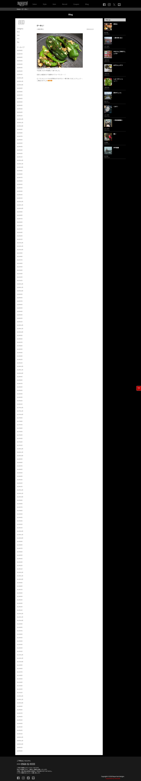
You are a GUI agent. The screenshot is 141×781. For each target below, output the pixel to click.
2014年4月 (19, 558)
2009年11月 (20, 740)
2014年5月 (19, 555)
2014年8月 (19, 544)
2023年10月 (20, 167)
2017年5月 (19, 431)
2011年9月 (19, 665)
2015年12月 (20, 490)
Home (19, 9)
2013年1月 (19, 610)
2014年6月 (19, 551)
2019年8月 (19, 338)
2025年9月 (19, 88)
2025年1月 (19, 115)
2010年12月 (20, 696)
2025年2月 (19, 112)
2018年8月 (19, 380)
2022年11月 (20, 205)
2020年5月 (19, 308)
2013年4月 (19, 599)
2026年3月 (19, 67)
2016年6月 (19, 469)
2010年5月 (19, 720)
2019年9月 (19, 335)
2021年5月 (19, 266)
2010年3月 (19, 726)
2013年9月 (19, 582)
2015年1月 (19, 527)
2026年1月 (19, 74)
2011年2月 (19, 689)
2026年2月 (19, 71)
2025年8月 (19, 91)
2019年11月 (20, 328)
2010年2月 (19, 730)
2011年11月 (20, 658)
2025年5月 (19, 102)
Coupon (76, 4)
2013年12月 (20, 572)
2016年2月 (19, 483)
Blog (87, 4)
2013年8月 (19, 586)
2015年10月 (20, 496)
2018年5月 (19, 390)
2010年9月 (19, 706)
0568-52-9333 (28, 764)
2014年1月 (19, 569)
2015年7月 (19, 507)
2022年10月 (20, 208)
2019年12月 (20, 325)
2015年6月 (19, 510)
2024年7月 (19, 136)
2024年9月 (19, 129)
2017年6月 (19, 428)
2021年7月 (19, 259)
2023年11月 (20, 163)
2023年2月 (19, 194)
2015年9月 (19, 500)
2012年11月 (20, 617)
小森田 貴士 (40, 29)
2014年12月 (20, 531)
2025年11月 (20, 81)
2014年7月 (19, 548)
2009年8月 (19, 751)
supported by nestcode (113, 778)
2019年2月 (19, 359)
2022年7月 (19, 218)
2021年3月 (19, 273)
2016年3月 (19, 479)
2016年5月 (19, 472)
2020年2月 (19, 318)
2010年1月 (19, 733)
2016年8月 (19, 462)
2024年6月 (19, 139)
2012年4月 (19, 641)
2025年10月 (20, 84)
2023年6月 (19, 181)
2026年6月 (19, 57)
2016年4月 (19, 476)
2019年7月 (19, 342)
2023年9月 (19, 170)
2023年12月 (20, 160)
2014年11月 (20, 534)
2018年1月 (19, 404)
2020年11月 (20, 287)
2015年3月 (19, 520)
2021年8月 (19, 256)
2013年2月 (19, 606)
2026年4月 (19, 64)
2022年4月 (19, 229)
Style (45, 4)
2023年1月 (19, 198)
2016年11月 (20, 452)
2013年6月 (19, 593)
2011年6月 (19, 675)
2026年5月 (19, 60)
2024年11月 (20, 122)
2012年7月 (19, 630)
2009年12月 (20, 737)
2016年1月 (19, 486)
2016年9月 (19, 459)
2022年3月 (19, 232)
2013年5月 (19, 596)
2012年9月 (19, 623)
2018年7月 (19, 383)
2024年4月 (19, 146)
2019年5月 (19, 349)
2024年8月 (19, 132)
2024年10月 (20, 126)
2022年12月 (20, 201)
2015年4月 (19, 517)
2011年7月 (19, 672)
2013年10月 (20, 579)
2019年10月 (20, 332)
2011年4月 (19, 682)
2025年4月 (19, 105)
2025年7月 (19, 95)
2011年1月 (19, 692)
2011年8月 (19, 668)
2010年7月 (19, 713)
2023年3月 (19, 191)
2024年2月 (19, 153)
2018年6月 (19, 387)
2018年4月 (19, 393)
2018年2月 (19, 400)
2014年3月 (19, 562)
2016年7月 (19, 466)
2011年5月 (19, 678)
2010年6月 (19, 716)
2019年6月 (19, 345)
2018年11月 (20, 369)
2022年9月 (19, 211)
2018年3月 (19, 397)
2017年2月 (19, 441)
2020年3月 (19, 314)
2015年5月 (19, 514)
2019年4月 (19, 352)
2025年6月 (19, 98)
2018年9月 (19, 376)
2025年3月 (19, 108)
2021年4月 (19, 270)
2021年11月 (20, 246)
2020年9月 (19, 294)
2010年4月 (19, 723)
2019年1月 (19, 363)
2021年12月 (20, 242)
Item (54, 4)
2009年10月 (20, 744)
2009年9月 (19, 747)
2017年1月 (19, 445)
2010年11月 (20, 699)
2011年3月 (19, 685)
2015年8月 (19, 503)
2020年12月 (20, 284)
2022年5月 (19, 225)
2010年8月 (19, 709)
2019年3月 (19, 356)
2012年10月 (20, 620)
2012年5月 (19, 637)
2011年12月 (20, 654)
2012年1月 (19, 651)
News (18, 31)
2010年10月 (20, 702)
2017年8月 (19, 421)
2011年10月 (20, 661)
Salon (35, 4)
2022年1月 (19, 239)
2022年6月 (19, 222)
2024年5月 (19, 143)
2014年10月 (20, 538)
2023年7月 (19, 177)
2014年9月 (19, 541)
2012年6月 (19, 634)
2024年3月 (19, 150)
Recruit (64, 4)
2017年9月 (19, 417)
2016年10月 (20, 455)
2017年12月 (20, 407)
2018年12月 (20, 366)
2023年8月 (19, 174)
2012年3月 (19, 644)
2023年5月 (19, 184)
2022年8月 (19, 215)
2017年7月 (19, 424)
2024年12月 (20, 119)
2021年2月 (19, 277)
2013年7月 (19, 589)
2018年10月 (20, 373)
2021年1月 (19, 280)
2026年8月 (19, 50)
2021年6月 (19, 263)
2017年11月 (20, 411)
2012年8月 (19, 627)
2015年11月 (20, 493)
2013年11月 (20, 575)
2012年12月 (20, 613)
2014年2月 (19, 565)
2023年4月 (19, 187)
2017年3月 (19, 438)
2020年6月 (19, 304)
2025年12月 (20, 78)
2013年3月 (19, 603)
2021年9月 (19, 253)
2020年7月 (19, 301)
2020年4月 (19, 311)
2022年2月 (19, 235)
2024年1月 (19, 156)
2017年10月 (20, 414)
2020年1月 (19, 321)
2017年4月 (19, 435)
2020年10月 (20, 290)
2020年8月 (19, 297)
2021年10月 (20, 249)
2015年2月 (19, 524)
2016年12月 (20, 448)
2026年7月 (19, 53)
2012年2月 (19, 648)
